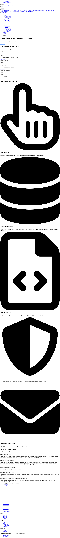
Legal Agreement (6, 535)
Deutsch (40, 10)
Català (9, 10)
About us (4, 530)
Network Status (8, 30)
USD (1, 7)
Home (4, 14)
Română (14, 11)
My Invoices (5, 515)
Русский (17, 11)
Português (7, 11)
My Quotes (5, 516)
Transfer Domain (8, 17)
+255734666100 (6, 1)
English (27, 10)
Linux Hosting (5, 494)
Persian (33, 10)
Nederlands (24, 10)
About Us (4, 33)
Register (4, 5)
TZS (1, 6)
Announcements (8, 28)
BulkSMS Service (6, 511)
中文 (11, 10)
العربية (1, 10)
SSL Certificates (6, 510)
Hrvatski (14, 10)
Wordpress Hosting (8, 21)
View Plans (2, 44)
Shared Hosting (8, 20)
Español (21, 11)
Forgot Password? (9, 5)
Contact (4, 32)
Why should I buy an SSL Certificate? (7, 460)
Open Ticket (7, 26)
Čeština (17, 10)
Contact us (5, 531)
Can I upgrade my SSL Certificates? (7, 472)
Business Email (5, 509)
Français (36, 10)
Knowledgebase (8, 29)
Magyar (46, 10)
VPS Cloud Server (8, 23)
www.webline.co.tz (6, 486)
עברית (43, 10)
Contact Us (7, 31)
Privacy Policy (5, 536)
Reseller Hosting (8, 22)
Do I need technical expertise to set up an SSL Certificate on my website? (13, 478)
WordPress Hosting (6, 495)
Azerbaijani (5, 10)
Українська (31, 11)
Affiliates (4, 518)
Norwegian (2, 11)
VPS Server (5, 498)
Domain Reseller (6, 505)
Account (2, 4)
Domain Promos (8, 18)
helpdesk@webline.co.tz (7, 2)
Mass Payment (5, 517)
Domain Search (6, 501)
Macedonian (53, 10)
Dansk (20, 10)
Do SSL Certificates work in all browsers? (8, 467)
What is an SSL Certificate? (5, 454)
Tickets (6, 27)
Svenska (24, 11)
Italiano (2, 9)
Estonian (30, 10)
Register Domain (8, 16)
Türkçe (27, 11)
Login (1, 5)
